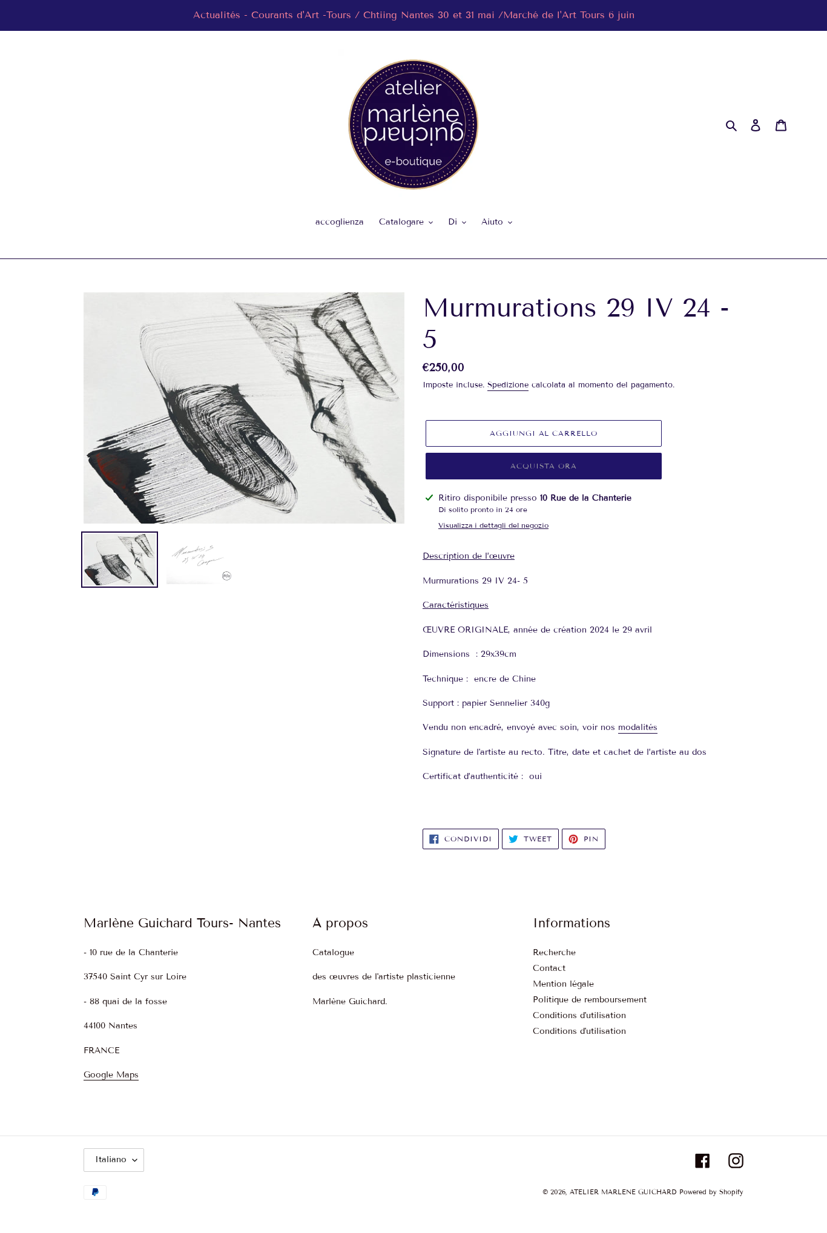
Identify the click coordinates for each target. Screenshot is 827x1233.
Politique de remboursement (590, 1000)
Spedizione (508, 385)
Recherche (554, 952)
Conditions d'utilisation (579, 1015)
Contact (549, 968)
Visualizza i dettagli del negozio (493, 525)
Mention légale (563, 984)
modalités (637, 727)
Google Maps (111, 1075)
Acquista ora (544, 465)
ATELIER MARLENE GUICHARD (623, 1192)
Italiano (111, 1159)
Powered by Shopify (711, 1192)
